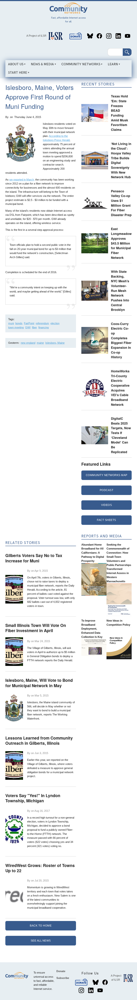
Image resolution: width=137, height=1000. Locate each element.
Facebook (99, 36)
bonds (18, 323)
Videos (106, 504)
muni (11, 323)
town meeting (16, 327)
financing (43, 327)
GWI (28, 327)
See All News (41, 940)
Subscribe (62, 977)
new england (28, 342)
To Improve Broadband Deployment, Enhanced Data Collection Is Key (91, 628)
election (54, 323)
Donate (76, 36)
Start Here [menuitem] (16, 74)
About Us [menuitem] (14, 65)
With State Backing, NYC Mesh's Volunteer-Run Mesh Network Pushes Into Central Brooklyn (120, 290)
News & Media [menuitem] (41, 65)
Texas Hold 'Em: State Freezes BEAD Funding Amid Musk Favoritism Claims (119, 113)
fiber (34, 327)
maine (40, 342)
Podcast (106, 490)
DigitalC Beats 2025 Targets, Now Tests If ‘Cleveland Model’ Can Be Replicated (121, 435)
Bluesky (90, 36)
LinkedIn (118, 36)
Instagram (109, 36)
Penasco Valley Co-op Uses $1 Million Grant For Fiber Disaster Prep (121, 203)
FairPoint (29, 323)
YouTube (128, 36)
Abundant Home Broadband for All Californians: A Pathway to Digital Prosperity (92, 552)
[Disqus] (40, 398)
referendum (42, 323)
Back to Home (41, 925)
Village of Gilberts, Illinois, (47, 647)
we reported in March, (22, 179)
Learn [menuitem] (111, 65)
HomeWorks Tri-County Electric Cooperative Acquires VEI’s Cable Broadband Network (120, 388)
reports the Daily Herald (58, 660)
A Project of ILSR (36, 35)
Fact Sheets (106, 519)
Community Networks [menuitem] (79, 65)
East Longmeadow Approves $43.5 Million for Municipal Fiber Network (121, 243)
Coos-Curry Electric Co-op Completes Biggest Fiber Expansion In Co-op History (121, 340)
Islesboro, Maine (55, 342)
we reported (53, 759)
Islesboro (32, 702)
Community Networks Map (106, 475)
